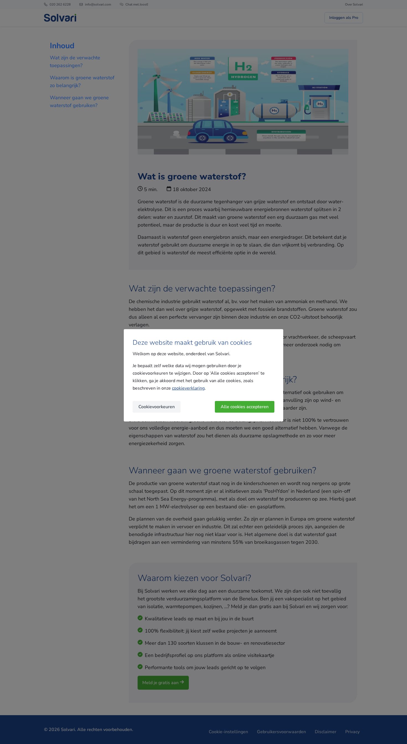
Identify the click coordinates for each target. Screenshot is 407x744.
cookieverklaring (188, 388)
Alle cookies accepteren (245, 407)
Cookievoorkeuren (156, 407)
